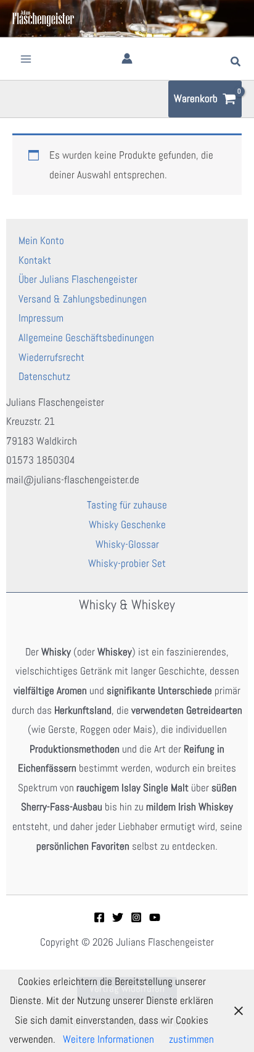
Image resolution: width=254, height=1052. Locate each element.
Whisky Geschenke (127, 524)
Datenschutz (44, 376)
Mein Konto (41, 240)
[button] (236, 62)
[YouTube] (154, 917)
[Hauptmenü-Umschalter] (25, 59)
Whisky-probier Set (127, 563)
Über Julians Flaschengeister (77, 279)
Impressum (40, 318)
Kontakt (34, 260)
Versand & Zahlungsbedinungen (82, 299)
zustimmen (191, 1039)
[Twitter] (117, 917)
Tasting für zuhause (127, 505)
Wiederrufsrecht (51, 357)
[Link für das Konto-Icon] (127, 58)
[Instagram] (136, 917)
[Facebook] (99, 917)
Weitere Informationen (108, 1039)
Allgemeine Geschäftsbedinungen (86, 337)
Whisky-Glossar (127, 544)
